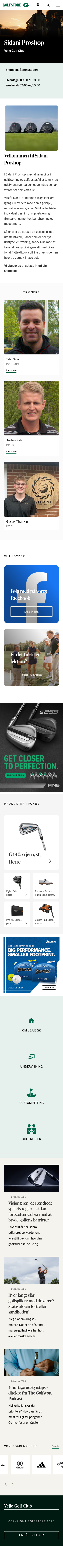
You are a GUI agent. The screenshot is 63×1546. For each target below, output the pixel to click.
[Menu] (58, 5)
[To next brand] (12, 1484)
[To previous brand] (5, 1484)
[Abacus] (20, 1464)
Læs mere (11, 370)
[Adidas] (41, 1464)
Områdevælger (31, 1535)
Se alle (55, 1446)
